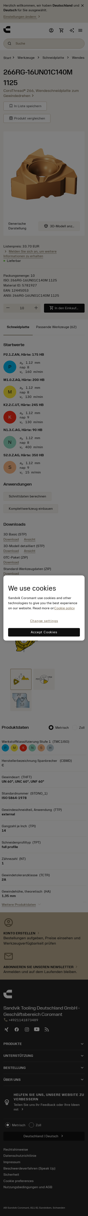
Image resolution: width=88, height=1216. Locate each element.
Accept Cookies (44, 632)
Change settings (44, 621)
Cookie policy (64, 608)
